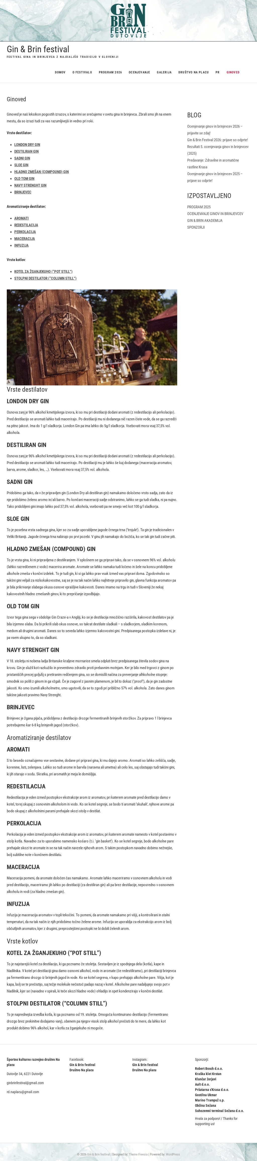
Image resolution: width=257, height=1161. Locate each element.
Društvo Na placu (193, 72)
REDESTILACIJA (26, 225)
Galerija (164, 72)
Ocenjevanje (139, 72)
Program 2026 (110, 72)
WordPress (173, 1154)
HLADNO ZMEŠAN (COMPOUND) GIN (41, 172)
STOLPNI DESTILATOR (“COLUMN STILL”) (45, 278)
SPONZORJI (196, 227)
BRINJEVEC (22, 192)
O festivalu (82, 72)
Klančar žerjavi (205, 1079)
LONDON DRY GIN (27, 144)
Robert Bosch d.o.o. (209, 1069)
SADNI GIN (22, 158)
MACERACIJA (24, 238)
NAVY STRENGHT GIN (30, 185)
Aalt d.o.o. (202, 1084)
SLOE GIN (21, 165)
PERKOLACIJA (25, 232)
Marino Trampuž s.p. (210, 1100)
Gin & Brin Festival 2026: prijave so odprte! (217, 140)
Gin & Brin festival (38, 49)
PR (218, 72)
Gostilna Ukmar (206, 1095)
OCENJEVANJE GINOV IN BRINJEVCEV (215, 214)
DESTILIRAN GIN (26, 151)
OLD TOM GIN (24, 178)
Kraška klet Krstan (208, 1074)
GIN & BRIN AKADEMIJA (205, 220)
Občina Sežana (205, 1105)
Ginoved (233, 72)
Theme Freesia (138, 1154)
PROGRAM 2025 (199, 207)
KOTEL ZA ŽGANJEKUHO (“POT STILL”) (43, 271)
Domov (60, 72)
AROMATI (21, 218)
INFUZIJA (21, 245)
